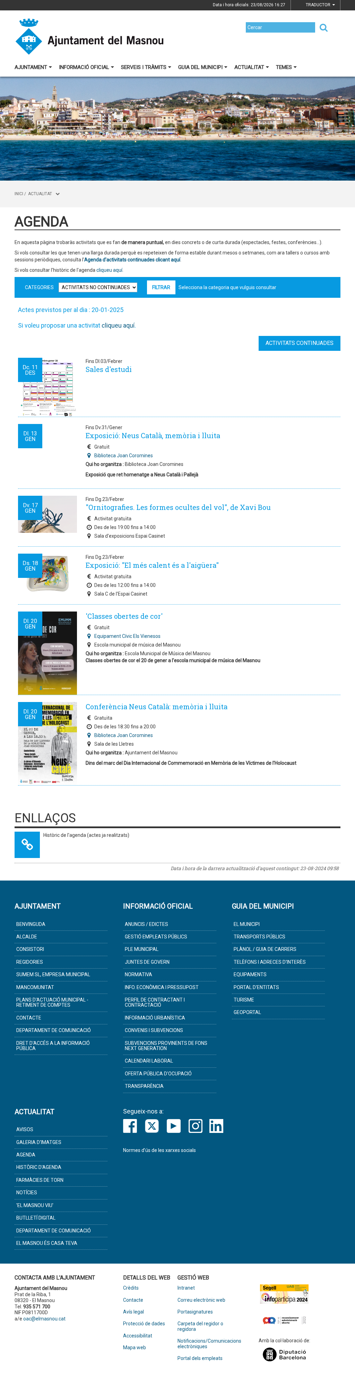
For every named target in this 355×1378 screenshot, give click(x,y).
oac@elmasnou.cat (44, 1318)
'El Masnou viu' (34, 1205)
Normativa (138, 974)
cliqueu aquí (118, 325)
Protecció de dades (144, 1323)
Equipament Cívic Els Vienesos (127, 636)
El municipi (247, 924)
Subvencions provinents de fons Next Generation (166, 1045)
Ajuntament (31, 67)
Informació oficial (84, 67)
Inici (19, 193)
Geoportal (247, 1012)
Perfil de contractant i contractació (155, 1002)
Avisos (24, 1129)
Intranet (186, 1288)
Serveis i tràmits (143, 67)
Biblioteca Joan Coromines (123, 455)
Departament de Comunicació (53, 1030)
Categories (39, 287)
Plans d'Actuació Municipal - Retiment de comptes (52, 1002)
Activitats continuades (300, 343)
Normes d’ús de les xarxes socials (159, 1150)
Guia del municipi (200, 67)
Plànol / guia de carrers (265, 949)
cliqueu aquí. (109, 270)
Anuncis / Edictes (146, 924)
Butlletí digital (35, 1218)
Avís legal (133, 1312)
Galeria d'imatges (38, 1142)
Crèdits (131, 1288)
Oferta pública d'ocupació (158, 1073)
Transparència (144, 1086)
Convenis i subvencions (154, 1030)
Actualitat (249, 67)
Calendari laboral (149, 1061)
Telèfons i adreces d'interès (270, 962)
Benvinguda (30, 924)
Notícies (26, 1192)
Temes (284, 67)
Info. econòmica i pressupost (162, 987)
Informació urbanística (155, 1018)
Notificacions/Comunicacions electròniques (205, 1343)
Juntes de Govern (147, 962)
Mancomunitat (35, 987)
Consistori (30, 949)
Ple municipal (141, 949)
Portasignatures (195, 1312)
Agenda (25, 1155)
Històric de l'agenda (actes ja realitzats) (86, 835)
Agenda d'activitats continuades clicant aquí (132, 259)
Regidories (29, 962)
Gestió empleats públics (156, 936)
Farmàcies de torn (39, 1180)
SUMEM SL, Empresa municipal (53, 974)
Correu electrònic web (201, 1300)
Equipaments (250, 974)
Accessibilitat (137, 1335)
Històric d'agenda (38, 1167)
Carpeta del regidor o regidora (200, 1326)
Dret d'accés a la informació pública (53, 1045)
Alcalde (26, 936)
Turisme (244, 1000)
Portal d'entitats (256, 987)
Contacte (28, 1018)
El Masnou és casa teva (46, 1243)
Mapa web (134, 1347)
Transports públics (259, 936)
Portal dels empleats (200, 1358)
